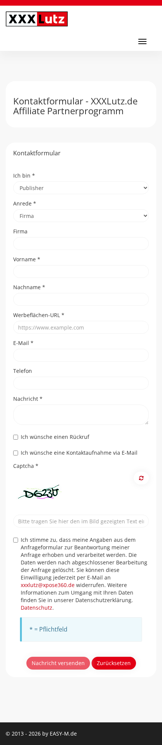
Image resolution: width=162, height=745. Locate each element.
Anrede (24, 203)
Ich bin (24, 175)
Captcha (25, 465)
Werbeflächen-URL (38, 315)
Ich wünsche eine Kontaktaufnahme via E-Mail (79, 452)
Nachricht (28, 398)
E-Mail (23, 342)
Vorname (26, 259)
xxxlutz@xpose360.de (48, 585)
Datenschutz (36, 607)
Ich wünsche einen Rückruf (55, 436)
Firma (20, 231)
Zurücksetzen (114, 663)
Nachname (29, 287)
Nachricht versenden (58, 663)
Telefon (22, 370)
